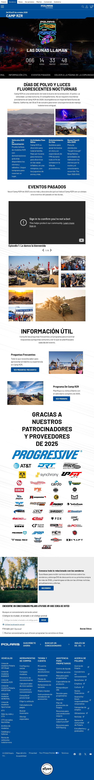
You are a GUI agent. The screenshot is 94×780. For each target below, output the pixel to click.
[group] (47, 224)
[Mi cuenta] (86, 7)
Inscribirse (46, 588)
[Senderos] (46, 7)
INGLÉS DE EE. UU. (80, 644)
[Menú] (2, 7)
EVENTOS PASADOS (40, 74)
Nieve (20, 2)
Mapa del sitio (21, 753)
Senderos (12, 2)
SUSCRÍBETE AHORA (29, 644)
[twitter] (85, 754)
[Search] (83, 7)
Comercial (48, 2)
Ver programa (61, 398)
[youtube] (91, 754)
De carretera (29, 2)
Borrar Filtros (86, 628)
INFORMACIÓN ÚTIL (18, 74)
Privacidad (33, 753)
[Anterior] (43, 250)
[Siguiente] (51, 250)
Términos (65, 753)
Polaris (3, 2)
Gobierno (57, 2)
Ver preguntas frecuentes (25, 369)
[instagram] (80, 754)
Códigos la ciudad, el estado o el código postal (24, 615)
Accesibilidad (21, 756)
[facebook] (75, 754)
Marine (38, 2)
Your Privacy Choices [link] (47, 753)
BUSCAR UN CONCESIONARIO (53, 644)
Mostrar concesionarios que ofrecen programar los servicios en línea (33, 633)
